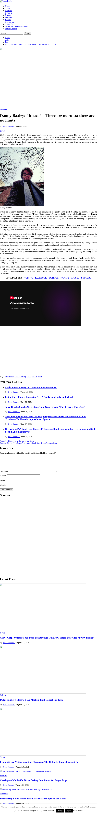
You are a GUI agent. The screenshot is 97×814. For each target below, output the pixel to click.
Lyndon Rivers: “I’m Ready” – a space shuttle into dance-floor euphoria (28, 443)
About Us (9, 24)
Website (3, 485)
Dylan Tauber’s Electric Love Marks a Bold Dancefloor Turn (31, 700)
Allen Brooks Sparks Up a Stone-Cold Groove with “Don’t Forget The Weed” (45, 407)
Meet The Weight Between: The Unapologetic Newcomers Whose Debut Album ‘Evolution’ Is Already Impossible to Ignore (45, 418)
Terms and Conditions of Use (16, 26)
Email (3, 480)
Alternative (9, 376)
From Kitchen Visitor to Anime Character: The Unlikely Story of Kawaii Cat (39, 762)
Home (7, 6)
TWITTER (53, 278)
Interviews (9, 17)
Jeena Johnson (9, 126)
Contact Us (9, 22)
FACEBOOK (41, 278)
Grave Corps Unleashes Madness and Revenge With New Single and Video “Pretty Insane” (47, 637)
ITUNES (75, 278)
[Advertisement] (19, 537)
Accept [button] (60, 810)
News (7, 8)
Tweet (2, 131)
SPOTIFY (64, 278)
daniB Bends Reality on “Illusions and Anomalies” (31, 387)
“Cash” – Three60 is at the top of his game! (17, 441)
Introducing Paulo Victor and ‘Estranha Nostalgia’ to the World (33, 798)
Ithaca (34, 376)
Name (3, 476)
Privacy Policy (11, 29)
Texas (40, 376)
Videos (8, 20)
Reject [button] (69, 810)
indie (29, 376)
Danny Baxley (20, 376)
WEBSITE (28, 278)
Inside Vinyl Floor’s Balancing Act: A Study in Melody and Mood (39, 397)
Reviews (8, 13)
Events (7, 15)
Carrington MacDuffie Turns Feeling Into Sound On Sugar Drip (33, 780)
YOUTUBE (86, 278)
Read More (77, 810)
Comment (4, 471)
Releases (8, 11)
